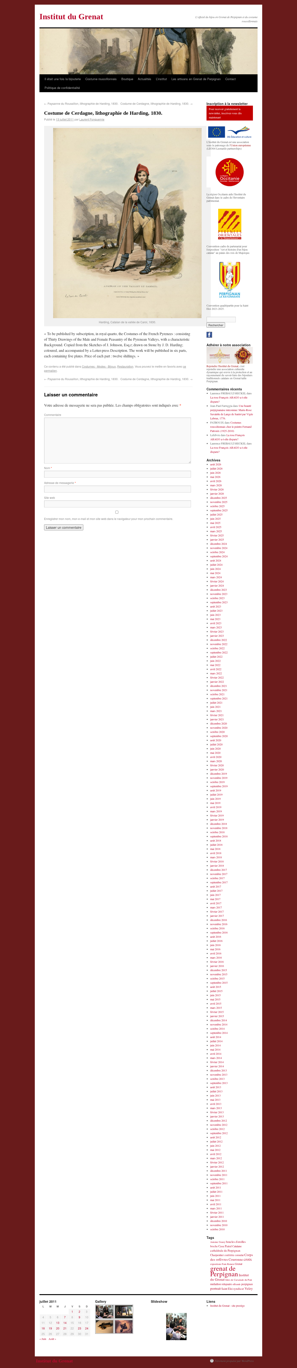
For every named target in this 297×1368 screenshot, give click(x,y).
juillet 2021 (216, 702)
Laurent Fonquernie (91, 119)
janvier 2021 (217, 719)
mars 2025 (216, 531)
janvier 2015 (217, 1016)
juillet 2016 (216, 941)
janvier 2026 (217, 493)
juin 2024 (215, 569)
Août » (52, 1339)
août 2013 (215, 1087)
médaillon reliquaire (221, 1284)
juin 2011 (215, 1196)
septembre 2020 (219, 736)
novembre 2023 (218, 594)
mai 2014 (215, 1049)
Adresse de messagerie (60, 483)
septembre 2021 (219, 698)
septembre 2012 (219, 1133)
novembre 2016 (218, 924)
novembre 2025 (218, 502)
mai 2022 (215, 665)
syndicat (238, 1288)
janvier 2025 (217, 539)
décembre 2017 (218, 870)
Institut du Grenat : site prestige (227, 1305)
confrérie (229, 1255)
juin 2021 (215, 706)
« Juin (42, 1339)
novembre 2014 (218, 1024)
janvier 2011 (217, 1216)
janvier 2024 (217, 585)
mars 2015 (216, 1007)
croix (248, 1259)
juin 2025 (215, 518)
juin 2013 (215, 1095)
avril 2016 (215, 953)
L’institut (161, 79)
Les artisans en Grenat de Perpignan (196, 79)
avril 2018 (215, 853)
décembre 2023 (218, 589)
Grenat (238, 1264)
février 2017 (217, 911)
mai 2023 (215, 619)
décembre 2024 (218, 543)
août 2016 (215, 936)
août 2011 (215, 1187)
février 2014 (217, 1062)
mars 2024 (216, 577)
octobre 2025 (217, 506)
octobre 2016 (217, 928)
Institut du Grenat (71, 16)
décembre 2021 (218, 686)
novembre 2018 (218, 828)
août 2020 (215, 740)
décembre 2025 (218, 498)
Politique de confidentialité (62, 87)
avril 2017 (215, 903)
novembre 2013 (218, 1074)
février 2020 (217, 765)
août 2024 (215, 560)
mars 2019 (216, 811)
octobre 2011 (217, 1179)
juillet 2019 (216, 794)
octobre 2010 (217, 1229)
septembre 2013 (219, 1083)
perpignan (247, 1284)
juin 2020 (215, 748)
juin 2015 (215, 995)
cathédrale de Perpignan (225, 1250)
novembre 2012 (218, 1124)
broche (214, 1246)
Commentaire (52, 415)
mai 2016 (215, 949)
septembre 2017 (219, 882)
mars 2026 (216, 485)
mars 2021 (216, 711)
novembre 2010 (218, 1225)
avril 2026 (215, 481)
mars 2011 (216, 1208)
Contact (230, 79)
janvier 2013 (217, 1116)
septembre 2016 (219, 932)
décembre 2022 (218, 640)
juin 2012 (215, 1145)
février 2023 (217, 631)
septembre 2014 (219, 1033)
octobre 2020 (217, 732)
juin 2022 (215, 661)
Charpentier (217, 1255)
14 (65, 1323)
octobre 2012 (217, 1129)
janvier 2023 (217, 635)
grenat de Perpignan (224, 1271)
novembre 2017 (218, 874)
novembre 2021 (218, 690)
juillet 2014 (216, 1041)
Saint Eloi (226, 1289)
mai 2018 (215, 849)
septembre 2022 (219, 652)
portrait (215, 1288)
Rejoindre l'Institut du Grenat (222, 366)
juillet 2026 (216, 468)
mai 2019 (215, 803)
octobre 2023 (217, 598)
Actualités (144, 79)
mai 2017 (215, 899)
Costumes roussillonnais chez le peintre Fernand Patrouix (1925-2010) (231, 427)
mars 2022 (216, 673)
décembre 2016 (218, 920)
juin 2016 (215, 945)
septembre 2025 (219, 510)
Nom (48, 468)
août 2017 (215, 886)
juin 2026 (215, 472)
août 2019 (215, 790)
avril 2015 (215, 1003)
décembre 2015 (218, 970)
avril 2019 (215, 807)
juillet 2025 (216, 514)
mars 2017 (216, 907)
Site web (49, 498)
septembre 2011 (219, 1183)
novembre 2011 (218, 1175)
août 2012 (215, 1137)
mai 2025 (215, 523)
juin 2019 (215, 798)
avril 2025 (215, 527)
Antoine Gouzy (217, 1242)
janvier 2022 (217, 681)
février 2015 (217, 1012)
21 (65, 1328)
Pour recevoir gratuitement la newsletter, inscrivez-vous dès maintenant (225, 113)
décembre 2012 (218, 1120)
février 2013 (217, 1112)
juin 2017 (215, 895)
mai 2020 (215, 752)
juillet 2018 (216, 844)
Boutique (127, 79)
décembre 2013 (218, 1070)
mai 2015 (215, 999)
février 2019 (217, 815)
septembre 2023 (219, 602)
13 (57, 1323)
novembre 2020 (218, 727)
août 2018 (215, 840)
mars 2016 (216, 957)
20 (57, 1328)
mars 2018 (216, 857)
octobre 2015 (217, 978)
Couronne (236, 1259)
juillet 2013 (216, 1091)
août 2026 (215, 464)
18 (43, 1328)
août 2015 (215, 987)
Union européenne (241, 145)
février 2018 (217, 861)
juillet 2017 (216, 890)
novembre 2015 (218, 974)
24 (86, 1328)
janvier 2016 (217, 966)
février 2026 (217, 489)
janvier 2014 (217, 1066)
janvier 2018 (217, 865)
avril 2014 (215, 1053)
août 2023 (215, 606)
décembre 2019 (218, 773)
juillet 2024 (216, 564)
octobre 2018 (217, 832)
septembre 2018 (219, 836)
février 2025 (217, 535)
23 (79, 1328)
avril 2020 (215, 757)
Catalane (237, 1246)
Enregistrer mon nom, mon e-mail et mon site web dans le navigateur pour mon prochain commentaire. (108, 519)
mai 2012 (215, 1150)
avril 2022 (215, 669)
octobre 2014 (217, 1028)
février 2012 (217, 1162)
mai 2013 (215, 1099)
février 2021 (217, 715)
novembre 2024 (218, 548)
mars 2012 (216, 1158)
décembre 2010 (218, 1221)
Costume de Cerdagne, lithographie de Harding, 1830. (156, 103)
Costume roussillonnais (101, 79)
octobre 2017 (217, 878)
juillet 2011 (216, 1191)
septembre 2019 (219, 786)
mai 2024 (215, 573)
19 (50, 1328)
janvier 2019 (217, 819)
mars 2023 (216, 627)
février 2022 (217, 677)
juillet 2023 (216, 610)
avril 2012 (215, 1154)
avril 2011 (215, 1204)
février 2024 (217, 581)
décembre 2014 (218, 1020)
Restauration (125, 366)
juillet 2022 (216, 656)
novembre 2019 (218, 778)
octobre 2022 (217, 648)
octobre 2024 (217, 552)
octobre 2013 (217, 1079)
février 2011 (217, 1212)
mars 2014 (216, 1058)
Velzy (249, 1288)
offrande (236, 1284)
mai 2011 (215, 1200)
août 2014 (215, 1037)
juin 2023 (215, 615)
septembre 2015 (219, 982)
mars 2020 (216, 761)
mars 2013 (216, 1108)
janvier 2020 (217, 769)
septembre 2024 (219, 556)
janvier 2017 (217, 915)
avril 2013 (215, 1104)
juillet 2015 (216, 991)
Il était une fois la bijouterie (63, 79)
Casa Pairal (225, 1246)
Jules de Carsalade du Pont (238, 1279)
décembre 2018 (218, 824)
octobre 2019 (217, 782)
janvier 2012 (217, 1166)
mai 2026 (215, 477)
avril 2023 (215, 623)
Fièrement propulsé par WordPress (234, 1361)
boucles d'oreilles (236, 1242)
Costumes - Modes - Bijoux (99, 366)
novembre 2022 (218, 644)
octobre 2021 (217, 694)
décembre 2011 (218, 1170)
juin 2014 (215, 1045)
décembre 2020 (218, 723)
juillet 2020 (216, 744)
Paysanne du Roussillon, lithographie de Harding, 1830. (81, 103)
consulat (239, 1255)
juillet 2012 (216, 1141)
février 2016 (217, 961)
